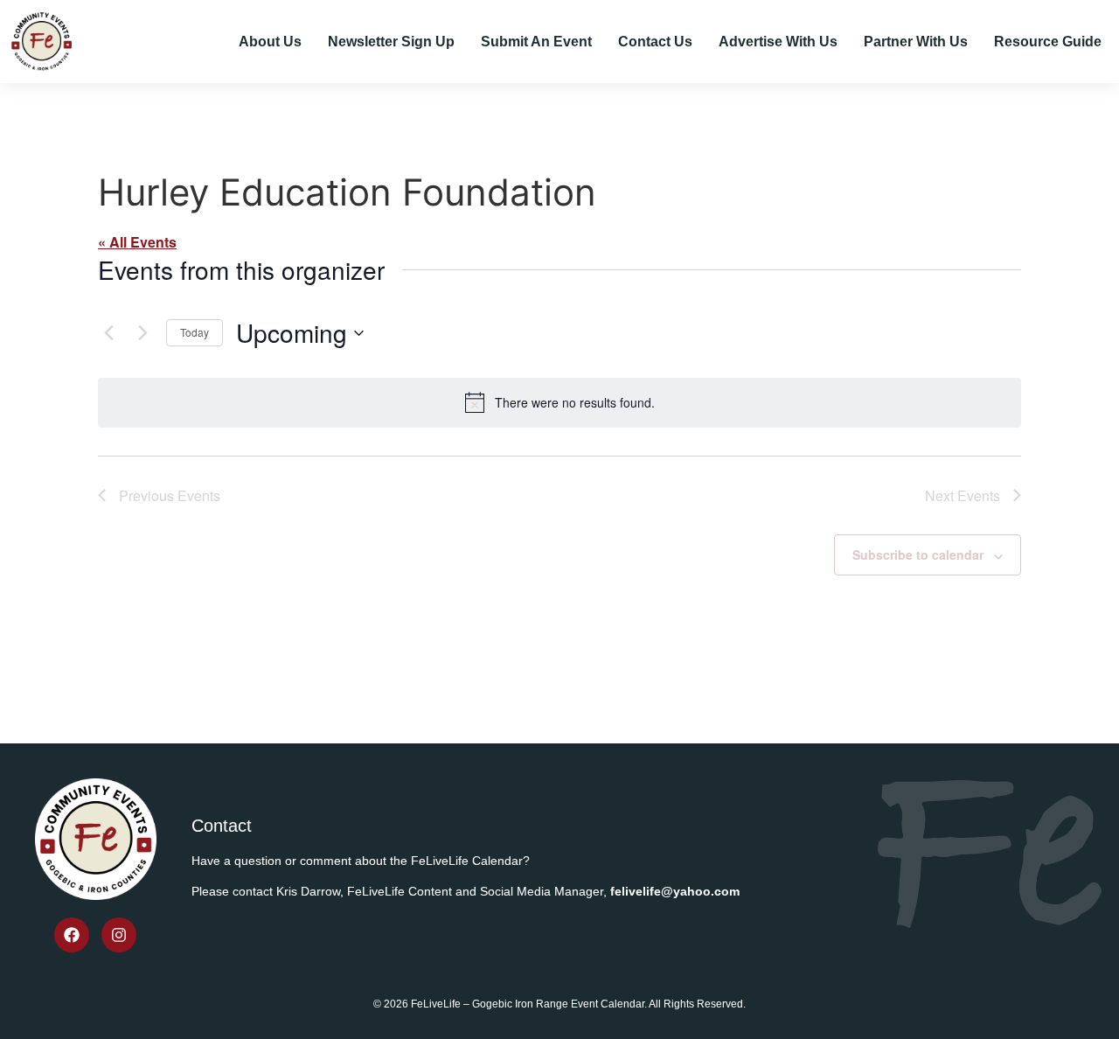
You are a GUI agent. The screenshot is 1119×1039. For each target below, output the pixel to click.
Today (194, 331)
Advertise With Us (778, 41)
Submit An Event (536, 41)
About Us (270, 41)
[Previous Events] (108, 333)
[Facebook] (71, 934)
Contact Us (655, 41)
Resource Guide (1048, 41)
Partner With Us (916, 41)
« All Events (137, 242)
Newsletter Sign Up (391, 41)
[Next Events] (142, 333)
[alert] (559, 402)
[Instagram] (118, 934)
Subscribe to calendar (917, 554)
